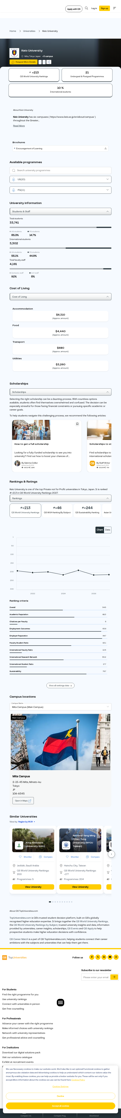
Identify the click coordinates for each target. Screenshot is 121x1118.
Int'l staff (35, 273)
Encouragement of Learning (29, 148)
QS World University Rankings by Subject (36, 925)
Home (13, 31)
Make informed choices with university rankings (27, 1028)
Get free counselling (13, 1008)
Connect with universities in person (21, 1004)
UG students (16, 231)
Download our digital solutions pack (21, 1052)
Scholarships (19, 392)
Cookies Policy (78, 1079)
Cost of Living (19, 296)
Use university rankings (14, 999)
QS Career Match (19, 939)
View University (33, 886)
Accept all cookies (60, 1106)
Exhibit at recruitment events (17, 1062)
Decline (60, 1096)
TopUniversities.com (20, 917)
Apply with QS (73, 9)
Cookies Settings (60, 1086)
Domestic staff (17, 273)
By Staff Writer (103, 463)
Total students (16, 218)
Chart (100, 529)
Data (107, 529)
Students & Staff (21, 211)
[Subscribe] (114, 977)
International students (20, 239)
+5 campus (47, 56)
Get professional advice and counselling (23, 1037)
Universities (29, 31)
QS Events (73, 928)
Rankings (17, 498)
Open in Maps (21, 800)
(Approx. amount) (60, 318)
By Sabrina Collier (30, 463)
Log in (94, 8)
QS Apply (89, 928)
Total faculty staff (17, 260)
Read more (19, 125)
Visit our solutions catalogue (17, 1057)
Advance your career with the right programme (27, 1023)
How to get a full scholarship (31, 444)
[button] (111, 854)
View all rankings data (59, 685)
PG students (34, 231)
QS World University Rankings (92, 921)
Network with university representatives (23, 1033)
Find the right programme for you (20, 994)
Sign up (104, 8)
